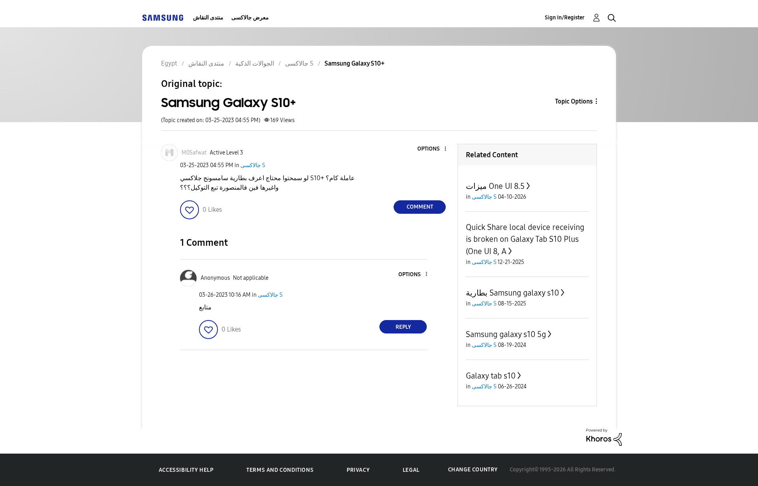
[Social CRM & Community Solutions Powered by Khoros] (604, 437)
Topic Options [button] (574, 101)
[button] (432, 149)
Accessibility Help (186, 470)
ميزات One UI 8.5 (495, 186)
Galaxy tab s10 (491, 376)
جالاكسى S (252, 165)
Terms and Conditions (279, 470)
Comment (420, 206)
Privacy (358, 470)
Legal (411, 470)
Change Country (473, 469)
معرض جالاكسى (250, 17)
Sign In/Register (565, 17)
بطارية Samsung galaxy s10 (512, 293)
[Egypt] (162, 17)
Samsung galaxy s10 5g (506, 334)
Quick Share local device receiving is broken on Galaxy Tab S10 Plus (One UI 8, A (525, 239)
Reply (403, 327)
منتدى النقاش (208, 17)
